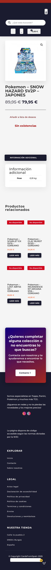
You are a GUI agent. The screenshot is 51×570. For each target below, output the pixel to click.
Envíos (10, 511)
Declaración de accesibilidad (22, 491)
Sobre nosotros (14, 468)
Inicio (10, 458)
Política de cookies (17, 501)
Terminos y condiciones (19, 506)
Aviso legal (12, 486)
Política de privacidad (18, 496)
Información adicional (23, 158)
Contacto (24, 373)
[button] (41, 44)
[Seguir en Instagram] (24, 413)
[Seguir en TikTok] (29, 413)
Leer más (14, 255)
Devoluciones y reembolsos (21, 516)
